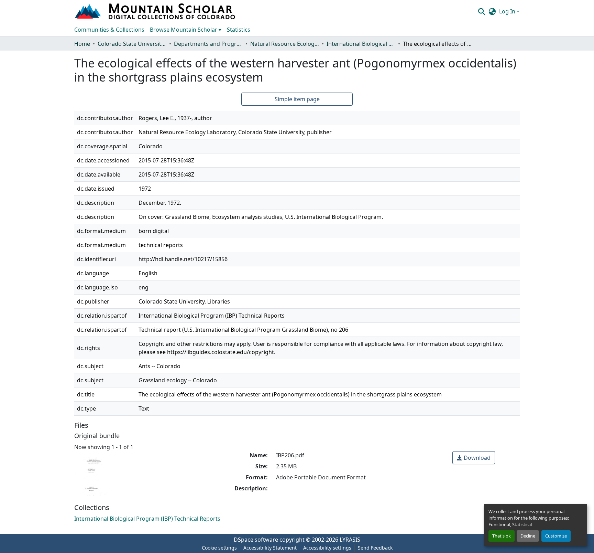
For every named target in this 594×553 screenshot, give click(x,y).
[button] (155, 11)
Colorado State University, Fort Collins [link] (132, 43)
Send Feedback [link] (375, 547)
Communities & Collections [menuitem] (109, 29)
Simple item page (297, 99)
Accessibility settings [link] (327, 547)
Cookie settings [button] (219, 547)
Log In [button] (508, 11)
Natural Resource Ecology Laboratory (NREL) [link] (284, 43)
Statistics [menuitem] (238, 29)
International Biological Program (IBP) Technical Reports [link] (361, 43)
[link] (473, 457)
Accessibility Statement (270, 547)
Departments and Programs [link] (208, 43)
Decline (527, 536)
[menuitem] (185, 29)
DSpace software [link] (256, 539)
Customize (556, 536)
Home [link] (82, 43)
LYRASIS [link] (350, 539)
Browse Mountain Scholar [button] (183, 29)
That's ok (501, 536)
